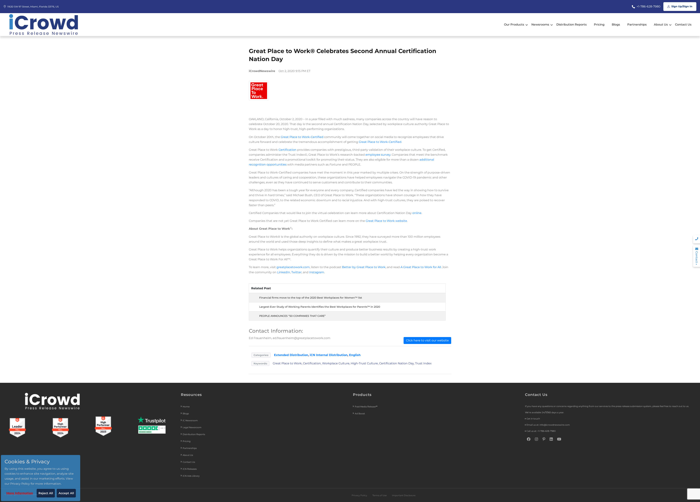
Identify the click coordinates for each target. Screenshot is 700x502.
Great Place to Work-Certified (302, 137)
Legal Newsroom (192, 427)
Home (186, 406)
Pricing (599, 24)
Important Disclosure (403, 495)
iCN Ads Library (191, 475)
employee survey (377, 154)
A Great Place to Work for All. (421, 267)
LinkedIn (283, 272)
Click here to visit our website (427, 340)
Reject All (45, 493)
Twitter (296, 272)
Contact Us (683, 24)
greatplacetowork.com (293, 267)
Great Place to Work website (386, 221)
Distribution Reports (571, 24)
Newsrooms (540, 24)
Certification (287, 149)
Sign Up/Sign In (681, 6)
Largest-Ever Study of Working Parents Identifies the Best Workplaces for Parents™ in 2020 (319, 306)
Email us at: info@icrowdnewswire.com (548, 424)
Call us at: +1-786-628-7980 (541, 431)
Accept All (66, 493)
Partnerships (637, 24)
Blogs (616, 24)
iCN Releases (190, 469)
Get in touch (533, 418)
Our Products (514, 24)
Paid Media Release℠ (366, 406)
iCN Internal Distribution (328, 355)
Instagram (316, 272)
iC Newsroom (190, 420)
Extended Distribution (291, 355)
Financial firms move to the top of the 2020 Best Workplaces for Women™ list (310, 297)
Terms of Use (379, 495)
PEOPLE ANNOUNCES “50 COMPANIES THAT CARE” (292, 316)
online (416, 213)
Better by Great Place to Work (364, 267)
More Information (19, 493)
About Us (661, 24)
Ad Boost (360, 413)
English (355, 355)
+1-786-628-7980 (648, 6)
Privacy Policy (359, 495)
